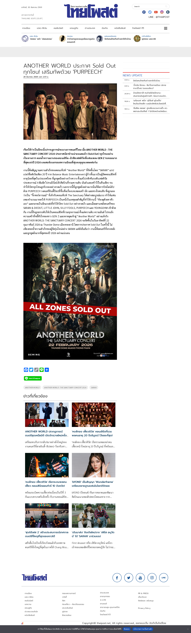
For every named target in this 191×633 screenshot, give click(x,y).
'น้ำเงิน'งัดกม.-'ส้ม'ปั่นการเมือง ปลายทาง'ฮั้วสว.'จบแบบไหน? (149, 87)
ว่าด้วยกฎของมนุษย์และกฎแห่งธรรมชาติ (81, 40)
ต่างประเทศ (90, 28)
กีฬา (63, 600)
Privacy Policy (144, 608)
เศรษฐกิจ (74, 28)
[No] (187, 629)
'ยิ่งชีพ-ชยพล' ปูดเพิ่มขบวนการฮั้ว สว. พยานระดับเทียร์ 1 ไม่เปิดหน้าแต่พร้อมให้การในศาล (150, 110)
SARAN (94, 387)
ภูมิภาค (65, 611)
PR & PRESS (143, 593)
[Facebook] (144, 12)
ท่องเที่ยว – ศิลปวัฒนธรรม (73, 604)
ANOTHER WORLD (32, 387)
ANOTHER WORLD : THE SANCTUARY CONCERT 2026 (65, 387)
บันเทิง (105, 28)
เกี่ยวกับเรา (142, 597)
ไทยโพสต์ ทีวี (138, 28)
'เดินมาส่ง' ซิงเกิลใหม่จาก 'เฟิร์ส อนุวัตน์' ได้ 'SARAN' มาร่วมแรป (93, 534)
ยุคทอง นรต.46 (149, 39)
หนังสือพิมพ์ (120, 28)
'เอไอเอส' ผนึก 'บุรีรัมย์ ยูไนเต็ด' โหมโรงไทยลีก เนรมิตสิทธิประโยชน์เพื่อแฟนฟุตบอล (150, 102)
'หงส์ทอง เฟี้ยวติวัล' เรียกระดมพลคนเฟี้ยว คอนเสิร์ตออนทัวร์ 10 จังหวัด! (46, 484)
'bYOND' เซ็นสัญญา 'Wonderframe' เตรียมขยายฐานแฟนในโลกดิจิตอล (92, 484)
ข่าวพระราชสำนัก (31, 611)
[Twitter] (150, 12)
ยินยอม (127, 629)
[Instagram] (162, 12)
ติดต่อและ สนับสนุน (146, 600)
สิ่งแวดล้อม (66, 615)
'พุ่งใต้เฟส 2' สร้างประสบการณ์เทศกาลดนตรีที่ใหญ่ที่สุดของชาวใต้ (46, 534)
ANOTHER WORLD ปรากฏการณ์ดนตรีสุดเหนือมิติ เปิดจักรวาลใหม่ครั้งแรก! (46, 435)
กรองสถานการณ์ (69, 593)
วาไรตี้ (64, 597)
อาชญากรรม (105, 596)
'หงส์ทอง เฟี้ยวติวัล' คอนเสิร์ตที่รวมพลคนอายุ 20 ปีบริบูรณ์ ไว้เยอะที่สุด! (92, 433)
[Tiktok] (168, 12)
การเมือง (26, 28)
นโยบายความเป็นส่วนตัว (142, 629)
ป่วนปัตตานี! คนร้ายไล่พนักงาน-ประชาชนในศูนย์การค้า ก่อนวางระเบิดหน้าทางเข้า (149, 94)
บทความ (28, 604)
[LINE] (163, 577)
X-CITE (103, 600)
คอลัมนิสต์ (58, 28)
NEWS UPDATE (132, 75)
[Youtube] (156, 12)
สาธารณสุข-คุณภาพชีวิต (110, 607)
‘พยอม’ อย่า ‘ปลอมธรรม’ (41, 39)
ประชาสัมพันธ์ (67, 608)
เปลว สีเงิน (42, 28)
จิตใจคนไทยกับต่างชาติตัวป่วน (117, 39)
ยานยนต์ (103, 603)
